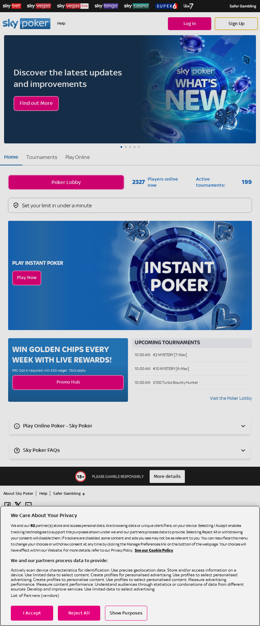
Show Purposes (126, 613)
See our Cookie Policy (154, 550)
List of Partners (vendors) (35, 595)
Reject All (78, 613)
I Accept (32, 613)
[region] (130, 566)
